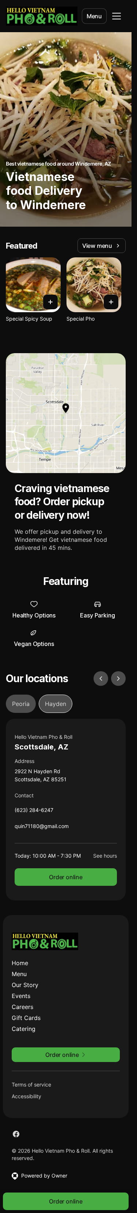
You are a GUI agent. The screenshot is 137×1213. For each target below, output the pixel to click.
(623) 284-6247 (34, 812)
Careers (22, 1006)
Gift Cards (26, 1017)
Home (20, 963)
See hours (105, 856)
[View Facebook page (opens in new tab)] (16, 1134)
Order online (66, 877)
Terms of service (31, 1084)
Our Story (25, 985)
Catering (23, 1028)
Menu (94, 16)
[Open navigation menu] (116, 16)
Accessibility (26, 1096)
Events (21, 996)
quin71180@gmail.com (42, 828)
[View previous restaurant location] (101, 678)
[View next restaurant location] (118, 678)
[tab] (21, 704)
